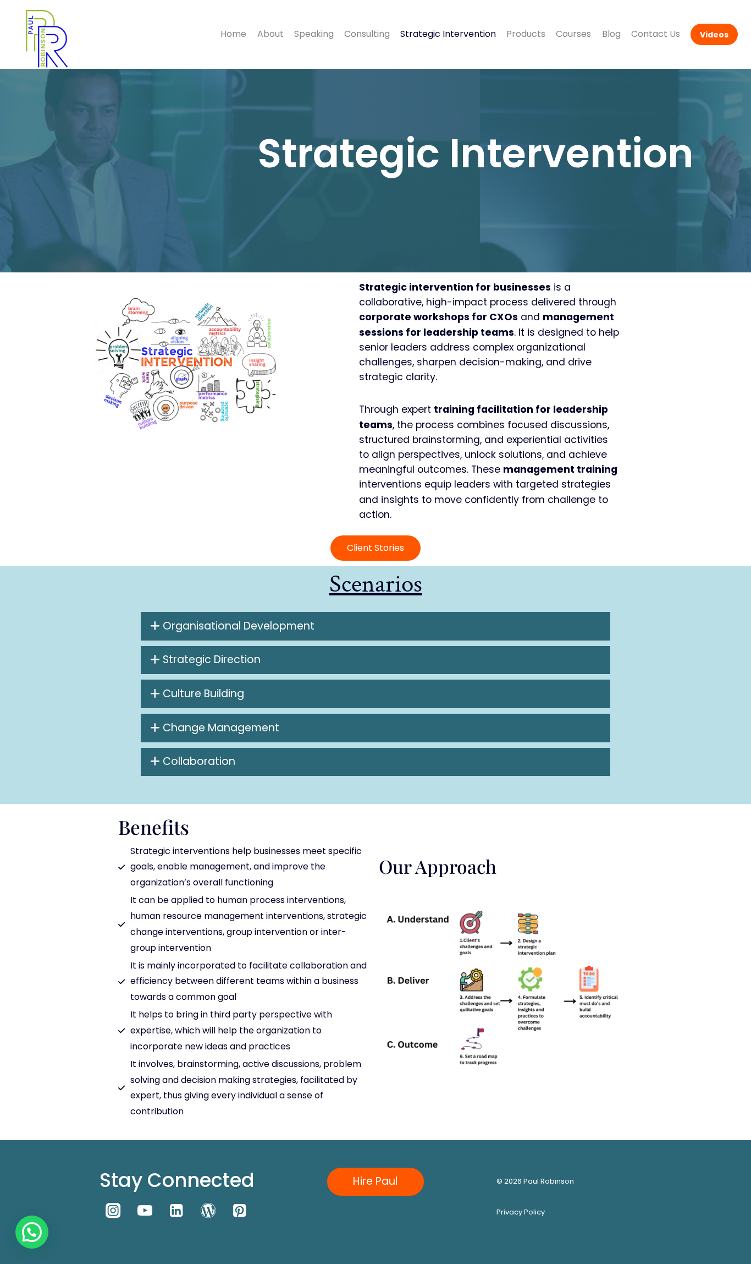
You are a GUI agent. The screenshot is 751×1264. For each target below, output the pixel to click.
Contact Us (655, 34)
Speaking (314, 34)
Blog (611, 34)
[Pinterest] (240, 1211)
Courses (573, 34)
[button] (31, 1232)
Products (525, 34)
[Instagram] (113, 1211)
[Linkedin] (177, 1211)
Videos (714, 34)
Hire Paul (375, 1181)
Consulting (367, 34)
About (270, 34)
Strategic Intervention (448, 34)
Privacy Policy (520, 1212)
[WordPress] (208, 1211)
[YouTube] (145, 1211)
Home (233, 34)
